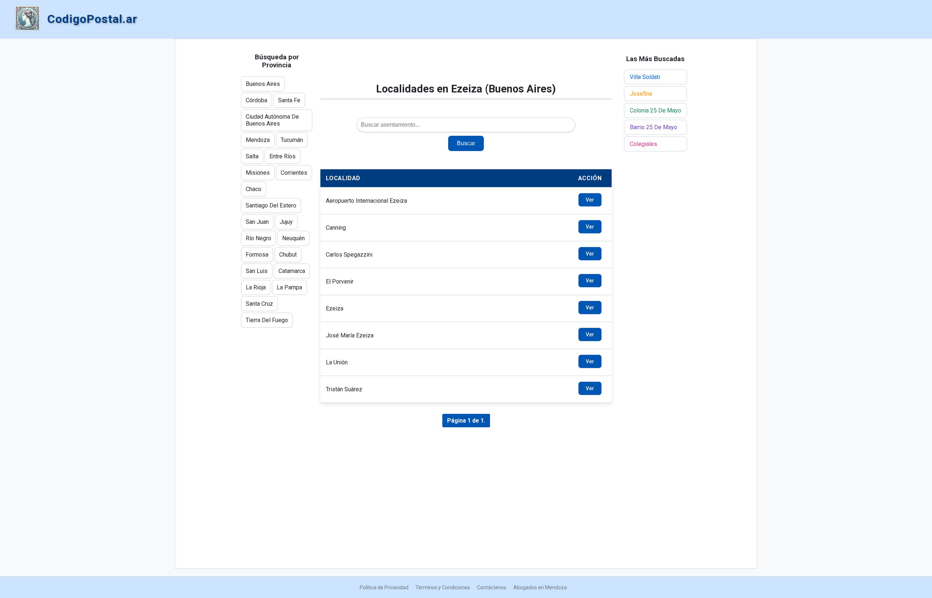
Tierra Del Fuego (267, 320)
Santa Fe (289, 100)
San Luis (257, 271)
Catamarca (292, 271)
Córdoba (256, 100)
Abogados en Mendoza (540, 587)
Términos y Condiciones (442, 587)
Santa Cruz (259, 303)
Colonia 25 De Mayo (655, 110)
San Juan (257, 221)
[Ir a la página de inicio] (27, 18)
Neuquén (293, 238)
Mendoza (258, 139)
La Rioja (256, 287)
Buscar (466, 143)
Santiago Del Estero (271, 205)
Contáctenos (491, 587)
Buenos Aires (263, 83)
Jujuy (286, 221)
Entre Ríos (282, 156)
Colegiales (643, 143)
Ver (590, 200)
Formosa (257, 254)
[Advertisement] (466, 64)
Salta (252, 156)
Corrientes (294, 172)
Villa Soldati (645, 77)
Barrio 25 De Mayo (653, 127)
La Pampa (289, 287)
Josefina (641, 93)
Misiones (258, 172)
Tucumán (292, 139)
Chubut (288, 254)
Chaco (253, 189)
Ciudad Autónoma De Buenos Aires (272, 120)
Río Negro (258, 238)
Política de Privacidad (384, 587)
